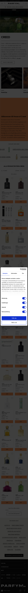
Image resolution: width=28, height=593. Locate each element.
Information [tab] (14, 273)
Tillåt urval (14, 322)
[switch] (24, 303)
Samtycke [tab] (5, 273)
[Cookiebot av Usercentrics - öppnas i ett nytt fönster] (20, 269)
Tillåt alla (14, 318)
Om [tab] (23, 273)
